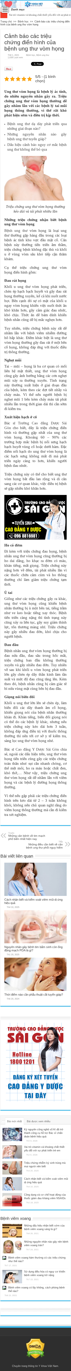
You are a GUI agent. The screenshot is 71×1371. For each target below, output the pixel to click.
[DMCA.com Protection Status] (35, 1348)
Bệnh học (23, 21)
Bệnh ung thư (42, 55)
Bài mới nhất (14, 1121)
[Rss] (35, 1361)
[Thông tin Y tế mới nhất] (35, 4)
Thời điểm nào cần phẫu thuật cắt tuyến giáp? (33, 994)
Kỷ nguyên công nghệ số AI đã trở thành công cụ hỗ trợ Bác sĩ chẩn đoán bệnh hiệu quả (43, 1133)
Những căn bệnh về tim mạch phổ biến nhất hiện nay (26, 836)
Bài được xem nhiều (38, 1121)
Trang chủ (6, 21)
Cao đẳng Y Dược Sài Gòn (37, 749)
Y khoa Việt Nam (48, 1366)
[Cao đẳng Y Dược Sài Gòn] (35, 1062)
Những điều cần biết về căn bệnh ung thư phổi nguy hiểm (44, 844)
